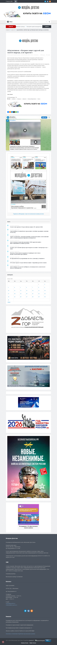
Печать (43, 55)
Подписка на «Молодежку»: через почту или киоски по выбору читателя (28, 214)
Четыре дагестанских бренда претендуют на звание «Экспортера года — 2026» (29, 248)
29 (38, 296)
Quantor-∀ (31, 640)
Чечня (39, 98)
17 (8, 293)
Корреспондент (17, 54)
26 (20, 296)
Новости (36, 54)
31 (8, 299)
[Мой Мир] (12, 112)
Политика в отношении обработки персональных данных (20, 633)
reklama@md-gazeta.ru (11, 605)
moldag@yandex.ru (10, 603)
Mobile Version (33, 643)
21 (32, 293)
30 (44, 296)
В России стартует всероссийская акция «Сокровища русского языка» (28, 262)
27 (26, 296)
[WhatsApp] (16, 112)
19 (20, 293)
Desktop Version (24, 643)
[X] (14, 112)
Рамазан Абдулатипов (32, 98)
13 (26, 290)
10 (8, 290)
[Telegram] (18, 112)
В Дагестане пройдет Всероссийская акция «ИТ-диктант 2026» (26, 227)
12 (20, 290)
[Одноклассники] (10, 112)
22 (38, 293)
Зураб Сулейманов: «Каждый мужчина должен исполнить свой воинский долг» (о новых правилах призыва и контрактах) (29, 237)
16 (44, 290)
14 (32, 290)
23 (44, 293)
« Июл (8, 302)
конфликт (13, 98)
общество (24, 98)
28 (32, 296)
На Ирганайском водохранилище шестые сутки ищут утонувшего (27, 258)
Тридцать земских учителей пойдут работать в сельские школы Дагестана (41, 26)
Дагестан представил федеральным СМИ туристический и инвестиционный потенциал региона (25, 242)
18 (14, 293)
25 (14, 296)
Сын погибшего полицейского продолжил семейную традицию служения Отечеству (29, 232)
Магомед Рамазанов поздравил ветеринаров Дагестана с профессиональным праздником (25, 253)
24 (8, 296)
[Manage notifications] (3, 642)
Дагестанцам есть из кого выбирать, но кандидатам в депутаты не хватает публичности (27, 267)
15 (38, 290)
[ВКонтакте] (8, 112)
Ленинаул (19, 98)
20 (26, 293)
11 (14, 290)
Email (48, 55)
